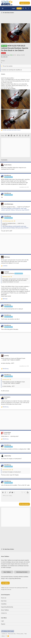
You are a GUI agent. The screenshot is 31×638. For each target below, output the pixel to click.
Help (25, 633)
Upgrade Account (24, 3)
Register (3, 624)
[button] (2, 8)
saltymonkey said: (6, 469)
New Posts (3, 601)
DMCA (3, 636)
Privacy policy (20, 633)
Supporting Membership (7, 607)
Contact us (4, 613)
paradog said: (5, 379)
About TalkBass (5, 610)
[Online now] (3, 177)
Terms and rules (12, 633)
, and (11, 130)
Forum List (3, 597)
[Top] (6, 636)
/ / (12, 55)
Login (2, 621)
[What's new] (23, 8)
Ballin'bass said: (6, 276)
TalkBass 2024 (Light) (8, 631)
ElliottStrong (5, 55)
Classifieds (3, 604)
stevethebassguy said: (8, 221)
